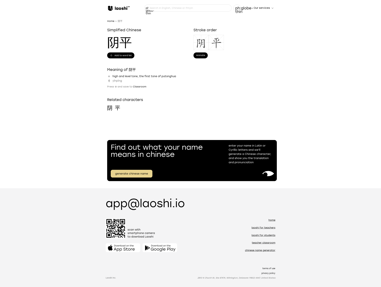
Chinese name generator (260, 250)
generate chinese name (131, 173)
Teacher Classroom (263, 242)
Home (110, 21)
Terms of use (268, 268)
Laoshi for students (263, 235)
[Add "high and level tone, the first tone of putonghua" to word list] (109, 76)
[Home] (118, 8)
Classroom (139, 86)
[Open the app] (123, 247)
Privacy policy (268, 273)
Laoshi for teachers (263, 227)
